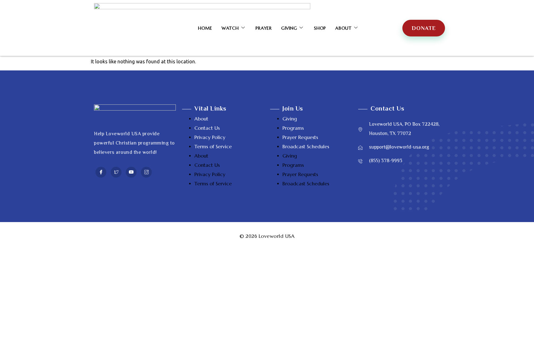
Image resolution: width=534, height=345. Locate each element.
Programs (293, 128)
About (343, 28)
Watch (230, 28)
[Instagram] (146, 172)
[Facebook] (100, 172)
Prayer (264, 28)
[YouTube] (131, 172)
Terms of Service (213, 146)
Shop (320, 28)
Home (205, 28)
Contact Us (207, 128)
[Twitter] (116, 172)
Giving (289, 28)
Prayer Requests (300, 137)
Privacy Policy (209, 137)
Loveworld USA (277, 236)
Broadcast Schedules (305, 146)
